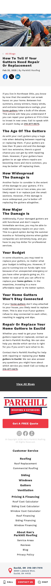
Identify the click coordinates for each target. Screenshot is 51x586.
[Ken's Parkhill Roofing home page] (25, 406)
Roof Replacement (25, 463)
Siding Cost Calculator (25, 506)
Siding (25, 475)
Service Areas (25, 540)
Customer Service (25, 450)
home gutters (10, 110)
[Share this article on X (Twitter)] (11, 77)
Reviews (25, 545)
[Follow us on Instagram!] (19, 433)
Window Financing (25, 525)
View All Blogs (25, 384)
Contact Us (25, 582)
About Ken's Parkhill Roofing (25, 534)
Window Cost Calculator (25, 511)
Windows (25, 480)
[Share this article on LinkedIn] (17, 77)
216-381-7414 (35, 568)
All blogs (10, 53)
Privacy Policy (25, 554)
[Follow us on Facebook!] (25, 433)
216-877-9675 (31, 124)
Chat (45, 582)
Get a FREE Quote (25, 423)
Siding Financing (25, 520)
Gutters (25, 485)
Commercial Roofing (25, 468)
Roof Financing (25, 515)
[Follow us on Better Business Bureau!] (31, 433)
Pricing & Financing (25, 496)
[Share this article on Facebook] (5, 77)
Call (10, 582)
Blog (25, 549)
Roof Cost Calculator (25, 501)
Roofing (25, 458)
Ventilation (25, 490)
